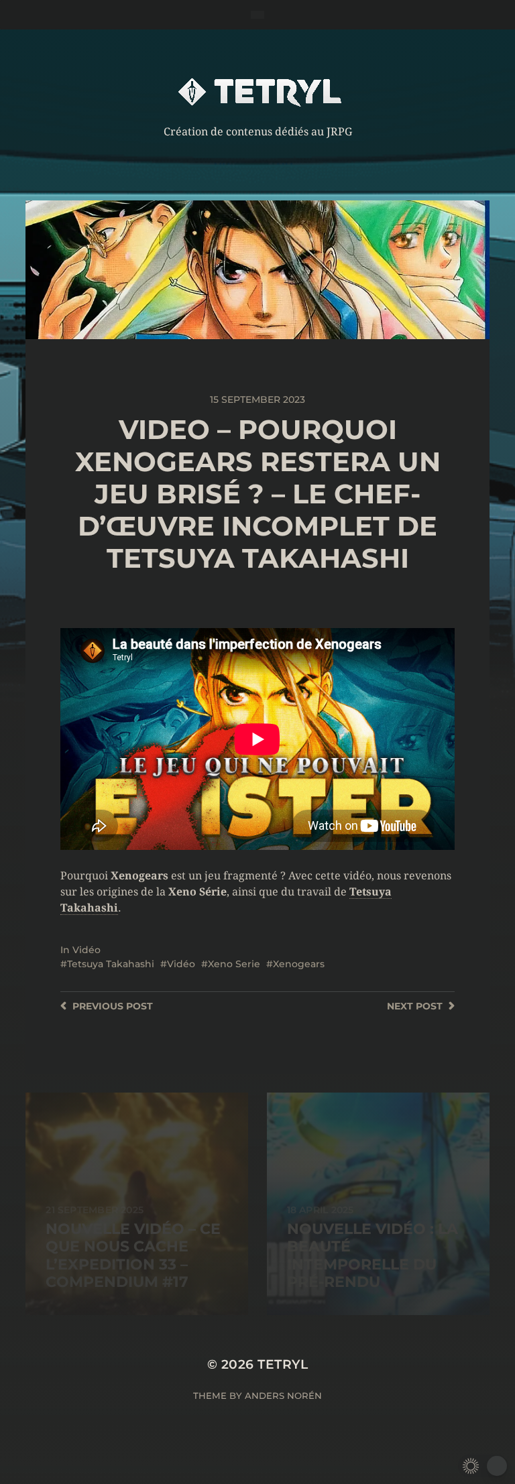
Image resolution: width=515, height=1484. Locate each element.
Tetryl (283, 1364)
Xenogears (299, 964)
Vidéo (86, 950)
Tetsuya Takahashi (110, 964)
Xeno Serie (234, 964)
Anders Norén (283, 1395)
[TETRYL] (258, 91)
